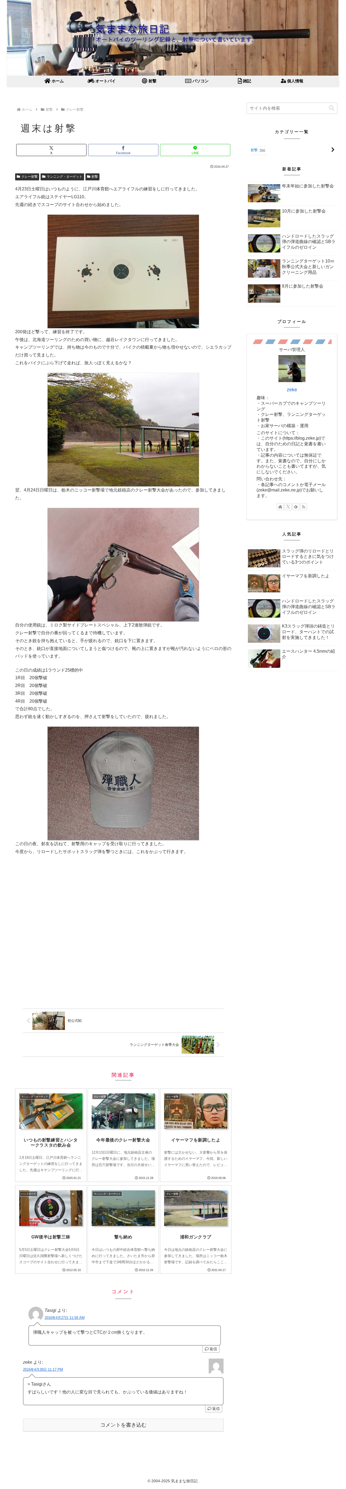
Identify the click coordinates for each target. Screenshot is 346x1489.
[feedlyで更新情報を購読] (295, 506)
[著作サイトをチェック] (280, 506)
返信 (213, 1349)
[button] (332, 108)
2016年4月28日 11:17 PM (43, 1369)
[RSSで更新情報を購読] (303, 506)
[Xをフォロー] (288, 506)
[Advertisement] (123, 933)
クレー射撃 (29, 176)
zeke (292, 389)
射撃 (94, 176)
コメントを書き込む (123, 1425)
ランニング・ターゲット (64, 176)
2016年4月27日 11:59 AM (65, 1318)
